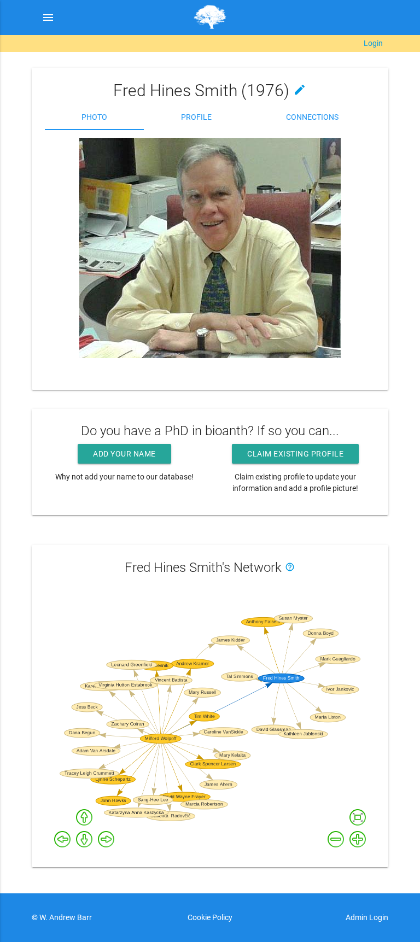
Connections (312, 117)
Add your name (124, 453)
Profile (196, 117)
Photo (94, 117)
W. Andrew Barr (65, 917)
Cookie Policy (210, 917)
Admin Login (367, 917)
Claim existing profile (295, 453)
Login (373, 43)
